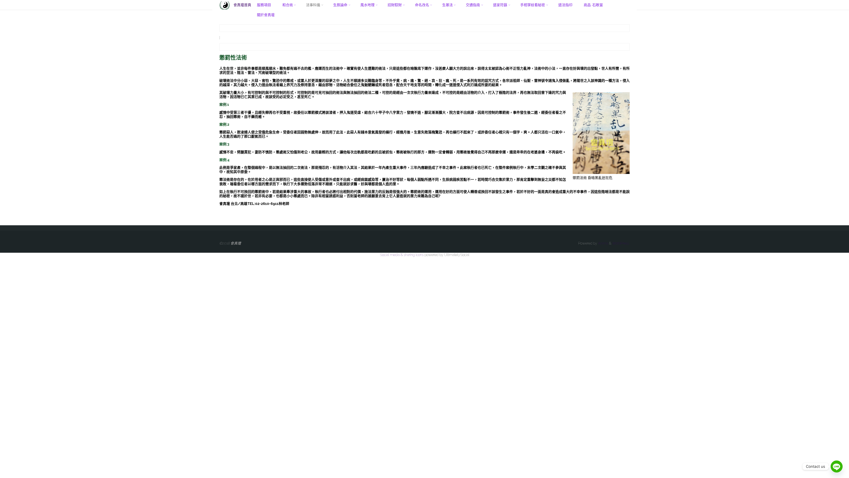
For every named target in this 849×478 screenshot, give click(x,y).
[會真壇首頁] (224, 5)
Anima (602, 243)
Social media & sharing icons (402, 255)
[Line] (837, 466)
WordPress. (621, 243)
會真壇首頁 (242, 5)
